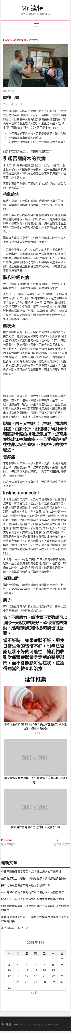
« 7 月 (34, 992)
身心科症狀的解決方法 (14, 928)
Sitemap (17, 1024)
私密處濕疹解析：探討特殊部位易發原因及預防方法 (32, 892)
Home (6, 39)
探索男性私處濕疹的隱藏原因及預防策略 (35, 827)
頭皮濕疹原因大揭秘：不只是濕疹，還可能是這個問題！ (35, 878)
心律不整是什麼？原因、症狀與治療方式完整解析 (31, 871)
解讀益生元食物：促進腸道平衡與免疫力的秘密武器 (32, 899)
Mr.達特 (32, 8)
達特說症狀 (19, 39)
